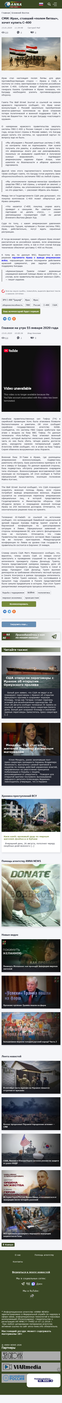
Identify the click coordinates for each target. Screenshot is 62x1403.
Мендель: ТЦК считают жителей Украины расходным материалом (28, 748)
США (54, 305)
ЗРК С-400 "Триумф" (12, 300)
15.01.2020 (12, 28)
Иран (35, 300)
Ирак (27, 300)
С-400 (46, 305)
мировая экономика (12, 597)
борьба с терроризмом (13, 592)
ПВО (28, 305)
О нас (18, 1255)
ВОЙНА (31, 592)
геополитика (44, 592)
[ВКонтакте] (4, 318)
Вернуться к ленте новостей (31, 1272)
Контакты (18, 1261)
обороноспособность (12, 305)
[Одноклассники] (14, 318)
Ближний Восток (20, 13)
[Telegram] (9, 318)
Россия (36, 305)
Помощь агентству (44, 1255)
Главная (6, 13)
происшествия (32, 597)
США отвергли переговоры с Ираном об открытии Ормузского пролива (29, 681)
